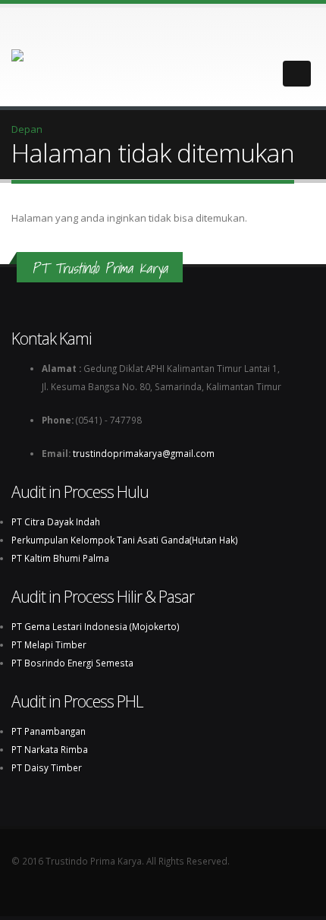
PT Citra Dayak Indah (55, 521)
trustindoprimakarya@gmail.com (148, 453)
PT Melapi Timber (48, 644)
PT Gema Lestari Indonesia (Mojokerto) (95, 626)
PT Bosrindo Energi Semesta (72, 663)
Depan (26, 129)
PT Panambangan (48, 731)
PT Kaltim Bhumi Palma (60, 558)
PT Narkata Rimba (49, 749)
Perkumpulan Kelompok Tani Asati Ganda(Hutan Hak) (124, 540)
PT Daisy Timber (46, 767)
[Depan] (33, 56)
